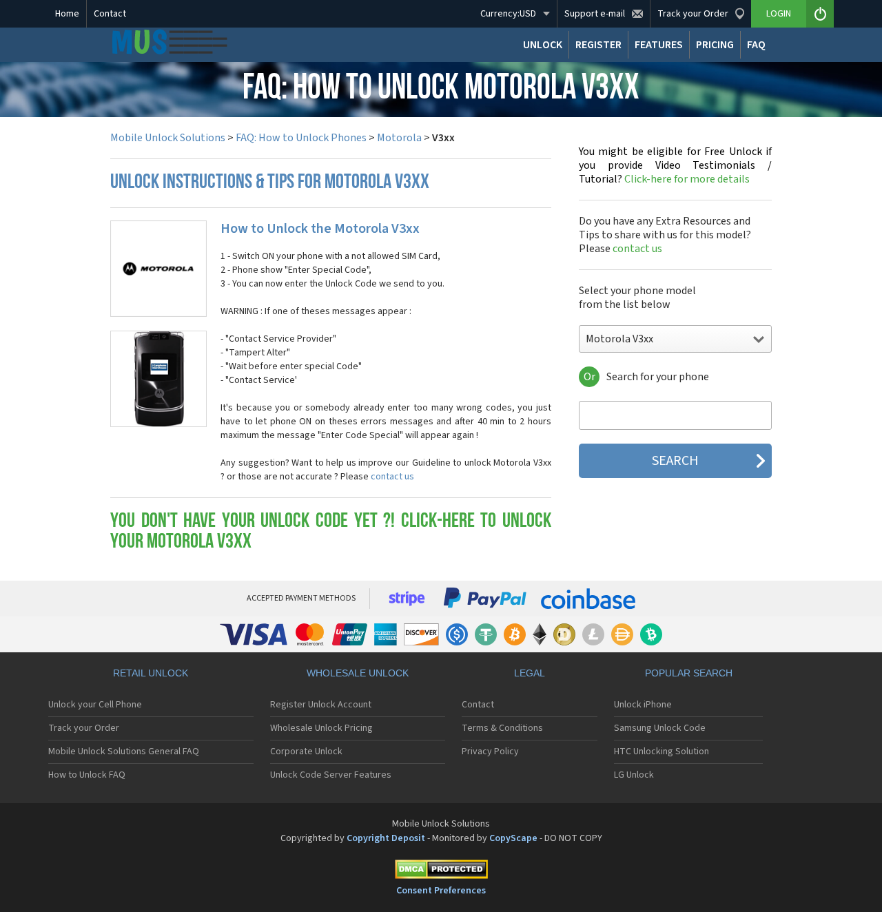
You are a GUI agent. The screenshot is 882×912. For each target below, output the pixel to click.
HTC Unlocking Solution (661, 751)
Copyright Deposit (386, 838)
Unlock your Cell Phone (95, 705)
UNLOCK (542, 44)
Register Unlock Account (320, 705)
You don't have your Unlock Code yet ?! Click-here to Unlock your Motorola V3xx (330, 532)
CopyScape (513, 838)
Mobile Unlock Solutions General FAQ (123, 751)
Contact (110, 14)
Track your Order (83, 728)
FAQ (756, 44)
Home (67, 14)
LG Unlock (634, 775)
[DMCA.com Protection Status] (441, 872)
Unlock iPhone (643, 705)
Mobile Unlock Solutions (167, 137)
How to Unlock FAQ (86, 775)
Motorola (399, 137)
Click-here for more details (675, 165)
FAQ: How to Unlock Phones (301, 137)
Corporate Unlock (306, 751)
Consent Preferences (441, 891)
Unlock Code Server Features (330, 775)
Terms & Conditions (502, 728)
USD (508, 14)
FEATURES (659, 44)
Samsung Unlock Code (660, 728)
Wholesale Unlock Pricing (321, 728)
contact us (392, 477)
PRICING (715, 44)
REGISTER (598, 44)
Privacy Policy (490, 751)
